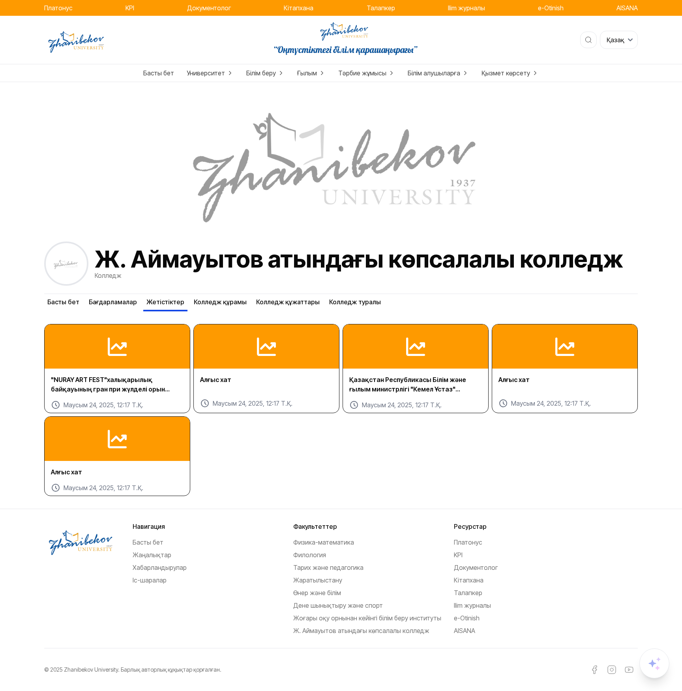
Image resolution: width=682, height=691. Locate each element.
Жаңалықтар (152, 555)
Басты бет (158, 73)
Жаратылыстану (317, 580)
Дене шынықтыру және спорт (338, 605)
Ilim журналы (466, 8)
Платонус (58, 8)
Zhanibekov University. (92, 669)
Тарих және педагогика (328, 567)
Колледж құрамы (220, 302)
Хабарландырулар (160, 567)
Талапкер (381, 8)
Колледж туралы (355, 302)
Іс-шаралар (150, 580)
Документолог (209, 8)
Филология (309, 555)
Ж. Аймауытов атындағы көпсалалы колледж (361, 631)
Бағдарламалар (113, 302)
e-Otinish (551, 8)
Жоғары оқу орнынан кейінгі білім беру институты (367, 618)
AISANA (627, 8)
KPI (130, 8)
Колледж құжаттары (288, 302)
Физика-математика (323, 542)
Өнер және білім (317, 593)
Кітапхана (298, 8)
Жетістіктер (165, 302)
